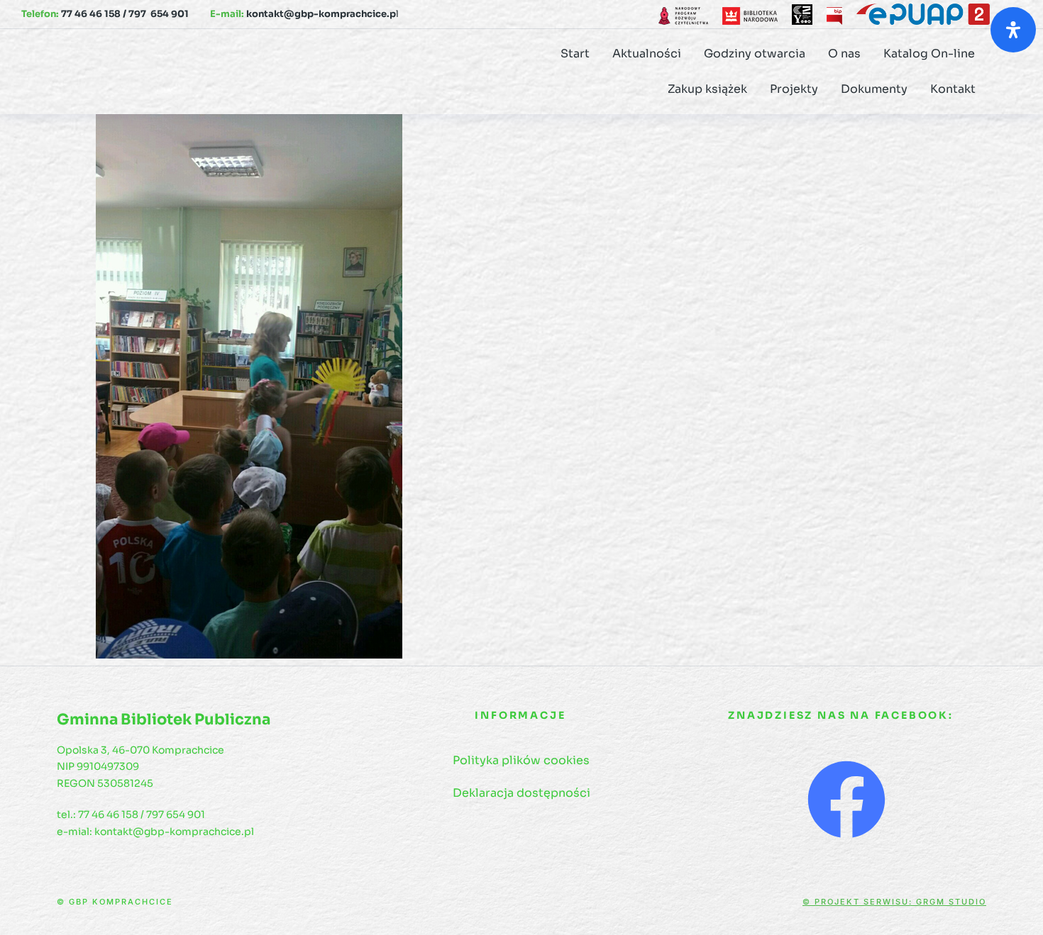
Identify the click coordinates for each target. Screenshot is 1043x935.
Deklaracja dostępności (521, 792)
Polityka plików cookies (521, 760)
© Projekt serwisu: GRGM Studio (894, 902)
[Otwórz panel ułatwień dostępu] (1013, 29)
